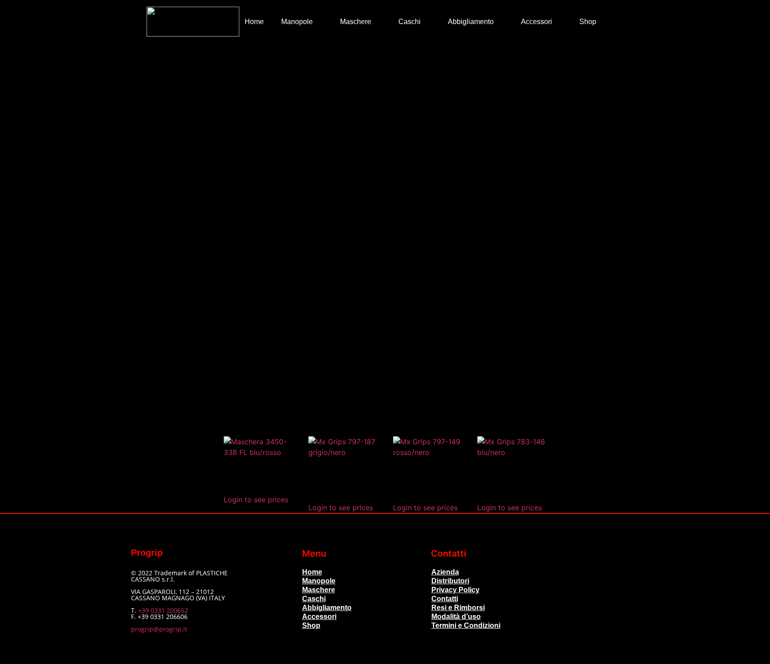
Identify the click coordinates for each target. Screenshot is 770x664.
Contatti (444, 599)
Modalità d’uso (456, 616)
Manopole (297, 21)
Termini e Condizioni (465, 625)
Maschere (355, 21)
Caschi (409, 21)
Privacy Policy (455, 590)
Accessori (536, 21)
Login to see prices (256, 499)
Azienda (445, 572)
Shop (587, 21)
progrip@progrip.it (159, 629)
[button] (617, 22)
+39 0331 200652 (163, 610)
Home (254, 21)
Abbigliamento (471, 21)
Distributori (450, 581)
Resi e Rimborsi (458, 607)
